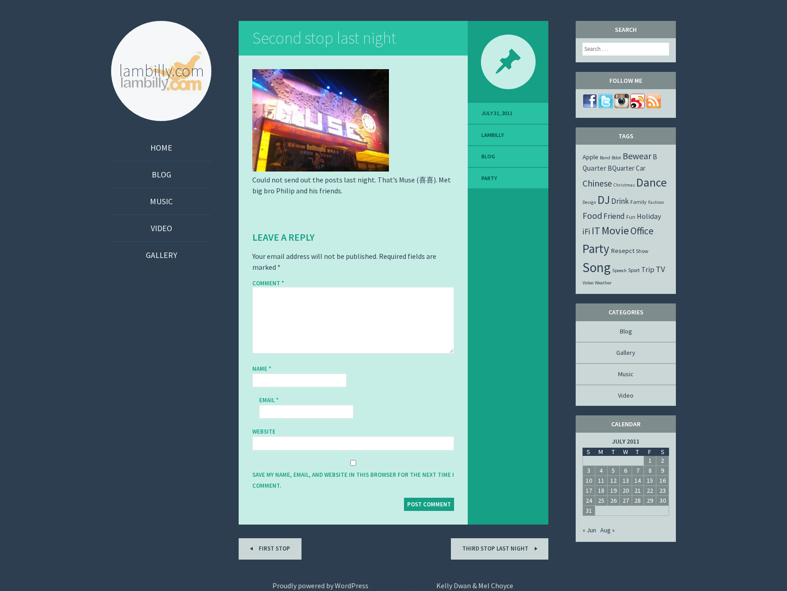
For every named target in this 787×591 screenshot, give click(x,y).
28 (637, 500)
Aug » (607, 530)
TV (660, 269)
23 (662, 490)
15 (650, 480)
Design (589, 202)
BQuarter (621, 168)
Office (642, 231)
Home (161, 147)
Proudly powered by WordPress (320, 585)
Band (605, 158)
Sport (634, 270)
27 (626, 500)
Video (161, 228)
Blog (161, 174)
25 (601, 500)
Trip (647, 269)
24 (589, 500)
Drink (620, 201)
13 (626, 480)
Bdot (616, 158)
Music (161, 201)
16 (662, 480)
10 (589, 480)
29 (650, 500)
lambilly (492, 134)
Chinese (597, 183)
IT (596, 230)
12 (613, 480)
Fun (630, 216)
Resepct (622, 251)
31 (589, 510)
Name (261, 369)
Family (638, 201)
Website (264, 431)
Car (640, 168)
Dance (651, 182)
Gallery (161, 255)
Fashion (656, 202)
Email (269, 400)
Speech (619, 270)
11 (601, 480)
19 (613, 490)
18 (601, 490)
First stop (273, 548)
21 (637, 490)
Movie (615, 230)
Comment (268, 283)
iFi (586, 231)
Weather (603, 283)
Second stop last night (324, 38)
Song (597, 267)
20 (626, 490)
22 (650, 490)
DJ (604, 199)
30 (662, 500)
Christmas (624, 185)
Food (592, 215)
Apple (590, 157)
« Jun (589, 530)
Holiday (649, 216)
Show (642, 251)
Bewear (637, 156)
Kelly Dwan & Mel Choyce (474, 585)
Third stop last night (496, 548)
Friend (614, 216)
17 (589, 490)
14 (637, 480)
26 (613, 500)
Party (489, 178)
